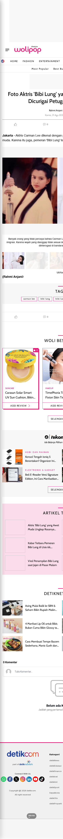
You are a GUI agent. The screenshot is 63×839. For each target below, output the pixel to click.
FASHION (28, 61)
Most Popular (40, 68)
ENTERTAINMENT (49, 61)
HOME (14, 61)
